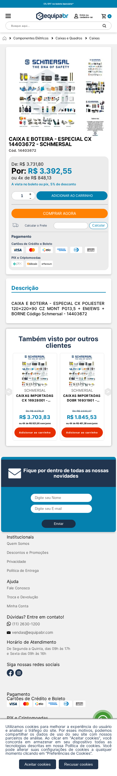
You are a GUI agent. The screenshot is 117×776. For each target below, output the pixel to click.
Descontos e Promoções (27, 552)
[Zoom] (97, 67)
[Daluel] (52, 16)
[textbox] (52, 25)
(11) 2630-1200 (26, 624)
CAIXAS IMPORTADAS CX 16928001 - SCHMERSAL (35, 398)
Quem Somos (18, 543)
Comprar (72, 195)
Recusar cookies (78, 764)
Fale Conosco (18, 588)
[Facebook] (10, 673)
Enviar (58, 524)
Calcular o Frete (36, 225)
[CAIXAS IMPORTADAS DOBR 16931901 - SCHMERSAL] (82, 371)
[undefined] (47, 93)
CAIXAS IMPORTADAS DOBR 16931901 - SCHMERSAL (82, 398)
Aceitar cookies (37, 764)
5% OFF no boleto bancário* (58, 4)
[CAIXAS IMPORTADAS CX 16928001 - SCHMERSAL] (35, 371)
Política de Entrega (23, 570)
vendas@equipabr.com (32, 632)
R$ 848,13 (41, 177)
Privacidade (16, 561)
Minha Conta (17, 606)
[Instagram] (18, 673)
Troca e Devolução (22, 597)
